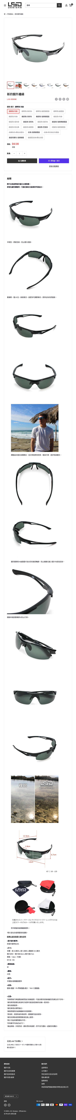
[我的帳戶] (66, 5)
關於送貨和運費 (9, 1071)
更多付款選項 (54, 166)
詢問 (43, 1084)
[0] (70, 5)
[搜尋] (59, 5)
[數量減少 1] (14, 153)
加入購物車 (22, 161)
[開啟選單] (5, 5)
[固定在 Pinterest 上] (60, 99)
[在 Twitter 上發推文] (63, 99)
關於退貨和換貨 (9, 1074)
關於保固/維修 (9, 1077)
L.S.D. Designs (11, 99)
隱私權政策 (45, 1077)
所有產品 (10, 14)
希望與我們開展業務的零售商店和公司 (54, 1087)
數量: (9, 153)
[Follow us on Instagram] (5, 1105)
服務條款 (44, 1081)
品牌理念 (44, 1068)
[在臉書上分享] (56, 99)
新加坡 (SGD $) (9, 1096)
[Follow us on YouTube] (9, 1105)
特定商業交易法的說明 (49, 1074)
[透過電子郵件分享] (67, 99)
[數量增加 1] (25, 153)
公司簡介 (44, 1071)
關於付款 (7, 1068)
